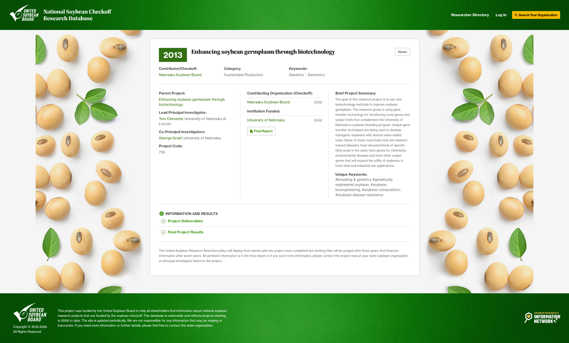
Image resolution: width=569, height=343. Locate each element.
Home (402, 52)
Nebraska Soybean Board (180, 75)
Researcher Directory (470, 15)
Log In (501, 15)
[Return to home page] (24, 15)
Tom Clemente (171, 118)
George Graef (170, 138)
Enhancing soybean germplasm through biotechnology (192, 102)
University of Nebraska (266, 120)
